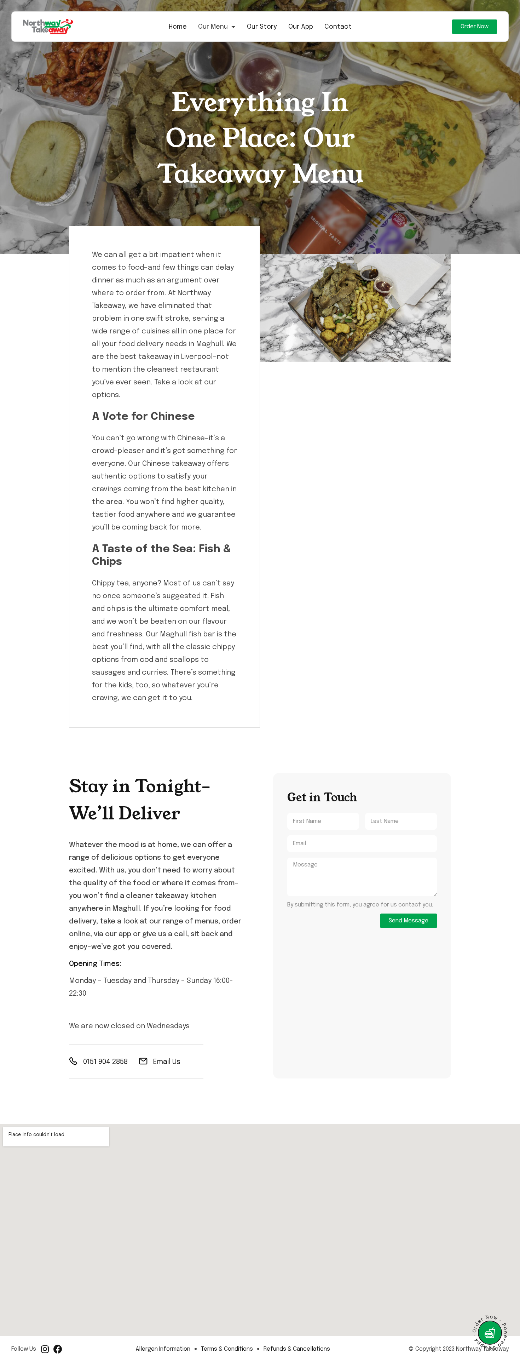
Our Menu (213, 26)
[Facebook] (57, 1349)
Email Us (166, 1062)
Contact (338, 26)
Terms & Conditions (227, 1349)
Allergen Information (163, 1349)
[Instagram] (44, 1349)
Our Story (262, 26)
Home (178, 26)
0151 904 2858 (105, 1062)
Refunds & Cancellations (297, 1349)
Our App (300, 26)
